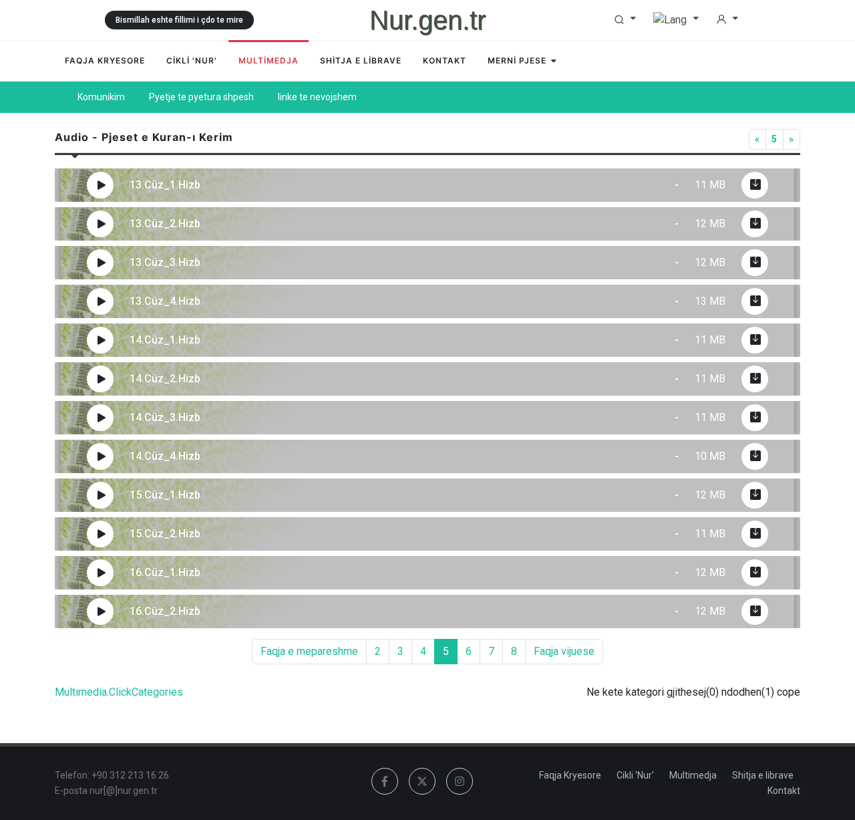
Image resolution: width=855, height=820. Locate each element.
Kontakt (783, 790)
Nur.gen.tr (427, 20)
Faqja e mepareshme (309, 651)
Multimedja (693, 775)
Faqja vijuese (564, 651)
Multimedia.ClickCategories (119, 692)
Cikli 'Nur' (635, 775)
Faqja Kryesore (570, 775)
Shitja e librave (763, 775)
